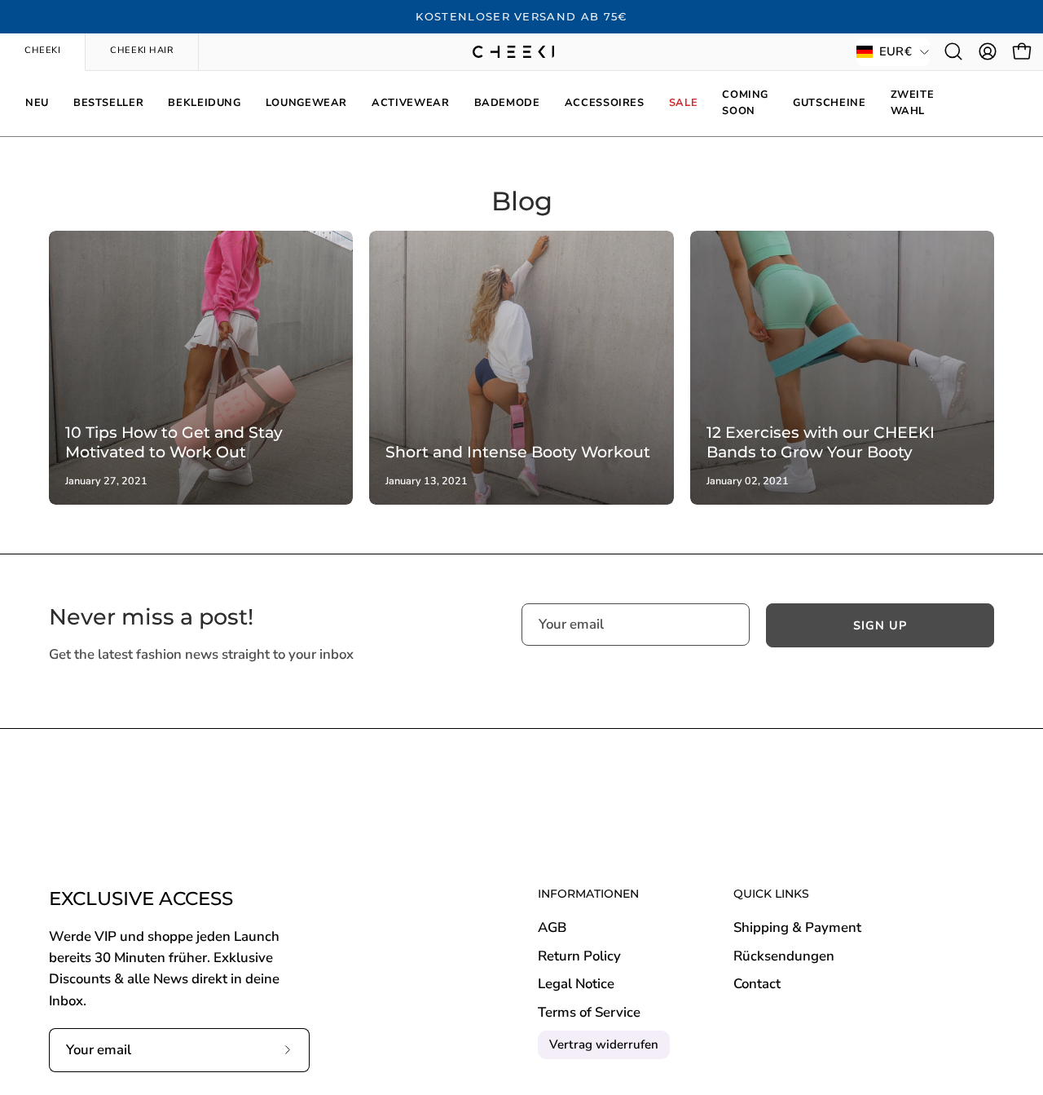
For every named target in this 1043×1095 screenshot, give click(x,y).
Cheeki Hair (142, 50)
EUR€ (895, 51)
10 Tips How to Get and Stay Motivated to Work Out (174, 441)
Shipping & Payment (797, 927)
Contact (757, 984)
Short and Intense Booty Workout (517, 451)
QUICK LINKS (771, 894)
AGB (552, 927)
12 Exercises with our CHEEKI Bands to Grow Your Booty (820, 441)
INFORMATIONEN (588, 894)
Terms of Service (589, 1012)
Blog (521, 201)
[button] (953, 51)
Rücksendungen (783, 956)
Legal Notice (576, 984)
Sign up (880, 625)
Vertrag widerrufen (603, 1044)
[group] (521, 17)
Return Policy (579, 956)
